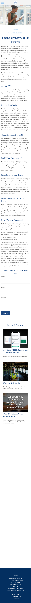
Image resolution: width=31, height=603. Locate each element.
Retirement (16, 599)
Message (3, 297)
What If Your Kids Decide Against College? (13, 414)
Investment (15, 601)
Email (2, 287)
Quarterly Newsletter (15, 596)
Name (3, 276)
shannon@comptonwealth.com (15, 590)
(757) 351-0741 (17, 578)
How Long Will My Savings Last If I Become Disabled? (15, 351)
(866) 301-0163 (18, 580)
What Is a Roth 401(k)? (12, 383)
